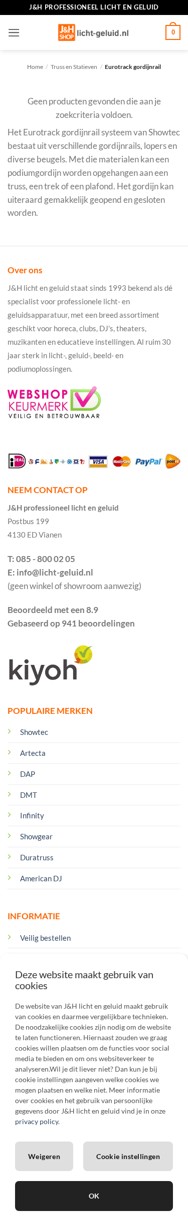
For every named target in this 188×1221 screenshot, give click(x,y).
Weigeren (44, 1156)
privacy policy (36, 1121)
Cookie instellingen (128, 1156)
